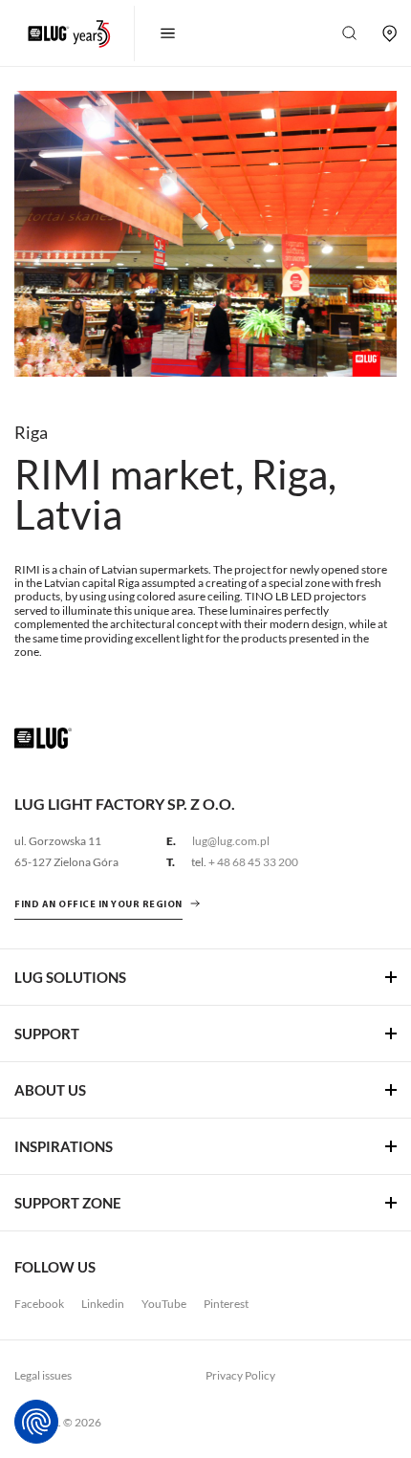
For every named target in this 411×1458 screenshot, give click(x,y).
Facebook (39, 1303)
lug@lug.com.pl (231, 841)
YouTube (163, 1303)
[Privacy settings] (36, 1422)
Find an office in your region (98, 905)
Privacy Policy (240, 1375)
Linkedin (102, 1303)
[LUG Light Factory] (43, 736)
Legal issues (43, 1375)
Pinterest (226, 1303)
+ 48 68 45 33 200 (253, 862)
